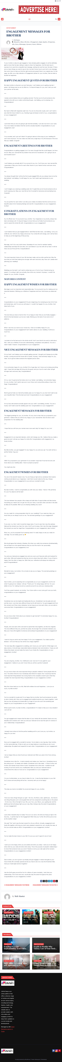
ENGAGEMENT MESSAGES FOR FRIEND (17, 885)
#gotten (45, 42)
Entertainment (11, 28)
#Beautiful (17, 42)
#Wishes (39, 44)
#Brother (27, 42)
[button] (56, 19)
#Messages (22, 44)
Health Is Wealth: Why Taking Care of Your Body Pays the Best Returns (44, 948)
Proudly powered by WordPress (22, 1059)
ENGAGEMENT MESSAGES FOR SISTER (45, 885)
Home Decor (37, 960)
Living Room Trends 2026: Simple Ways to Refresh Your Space (46, 965)
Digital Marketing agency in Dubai (7, 1029)
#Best (22, 42)
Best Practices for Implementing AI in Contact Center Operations (16, 948)
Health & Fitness (38, 944)
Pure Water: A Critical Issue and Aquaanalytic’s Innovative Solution (15, 965)
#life (13, 44)
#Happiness (51, 42)
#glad (40, 42)
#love (16, 44)
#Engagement (34, 42)
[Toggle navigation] (29, 19)
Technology (7, 944)
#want (34, 44)
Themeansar (44, 1059)
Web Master (17, 40)
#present (29, 44)
